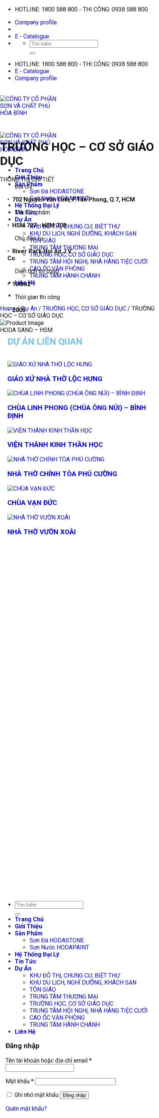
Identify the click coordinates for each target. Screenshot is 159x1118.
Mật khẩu (20, 1081)
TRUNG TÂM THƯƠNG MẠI (64, 996)
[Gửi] (32, 53)
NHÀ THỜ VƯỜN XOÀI (41, 532)
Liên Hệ (25, 1031)
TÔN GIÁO (43, 989)
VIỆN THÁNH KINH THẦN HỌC (55, 445)
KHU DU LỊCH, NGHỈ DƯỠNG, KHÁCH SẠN (83, 233)
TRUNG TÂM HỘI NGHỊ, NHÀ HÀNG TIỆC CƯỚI (89, 261)
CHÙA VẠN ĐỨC (32, 503)
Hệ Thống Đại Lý (37, 205)
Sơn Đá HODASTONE (57, 191)
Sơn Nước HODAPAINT (59, 947)
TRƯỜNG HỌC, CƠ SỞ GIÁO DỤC (71, 1003)
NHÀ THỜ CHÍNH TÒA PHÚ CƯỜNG (62, 474)
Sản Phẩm (29, 933)
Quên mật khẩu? (26, 1108)
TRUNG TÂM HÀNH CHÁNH (65, 275)
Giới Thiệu (28, 926)
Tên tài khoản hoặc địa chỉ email (49, 1060)
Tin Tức (25, 961)
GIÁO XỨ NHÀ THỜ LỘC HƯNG (54, 379)
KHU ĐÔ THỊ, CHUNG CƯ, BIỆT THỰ (75, 226)
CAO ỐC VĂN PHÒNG (57, 1017)
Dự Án (23, 219)
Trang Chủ (29, 170)
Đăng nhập (74, 1095)
